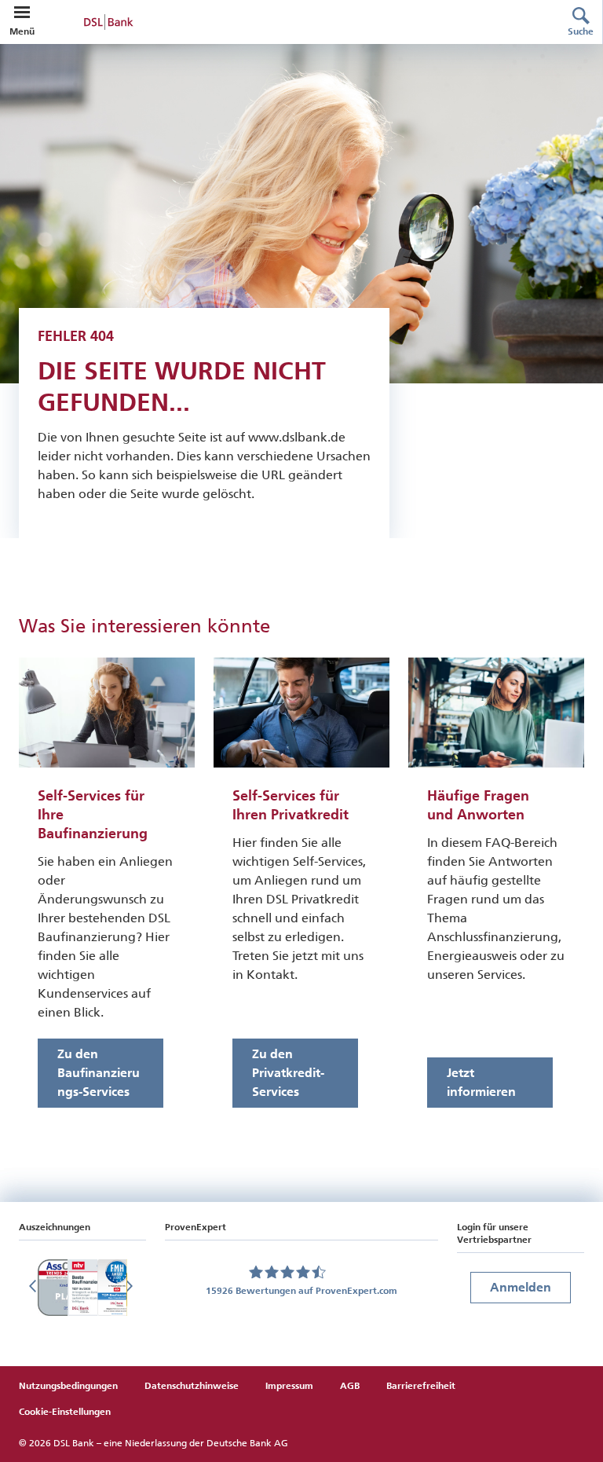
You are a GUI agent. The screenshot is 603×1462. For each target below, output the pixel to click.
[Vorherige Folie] (34, 1287)
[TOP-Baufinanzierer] (117, 1287)
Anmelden (520, 1287)
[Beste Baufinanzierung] (89, 1287)
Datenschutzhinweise (191, 1385)
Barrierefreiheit (420, 1385)
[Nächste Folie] (130, 1287)
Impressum (289, 1385)
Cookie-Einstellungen (65, 1411)
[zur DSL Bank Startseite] (289, 22)
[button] (22, 12)
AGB (350, 1385)
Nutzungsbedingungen (68, 1385)
